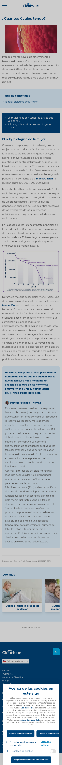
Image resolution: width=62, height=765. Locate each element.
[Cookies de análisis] (8, 751)
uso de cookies (27, 708)
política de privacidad (29, 720)
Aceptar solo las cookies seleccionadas (31, 759)
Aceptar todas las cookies (20, 733)
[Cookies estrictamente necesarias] (8, 742)
